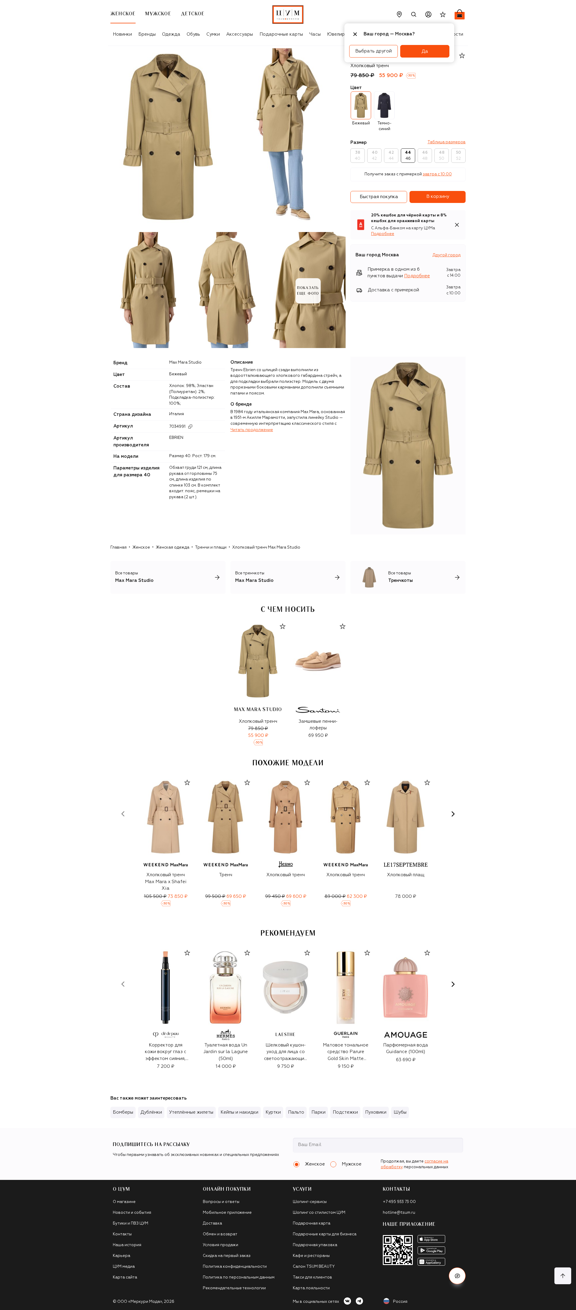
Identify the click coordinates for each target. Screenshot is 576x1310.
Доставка (212, 1223)
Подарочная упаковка (315, 1245)
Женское (141, 547)
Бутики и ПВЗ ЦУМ (130, 1223)
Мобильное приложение (227, 1213)
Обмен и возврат (220, 1234)
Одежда (171, 34)
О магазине (124, 1202)
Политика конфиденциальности (235, 1267)
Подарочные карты (281, 34)
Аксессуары (239, 34)
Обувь (193, 34)
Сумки (213, 34)
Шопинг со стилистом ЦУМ (319, 1213)
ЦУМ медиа (124, 1267)
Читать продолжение (251, 430)
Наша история (127, 1245)
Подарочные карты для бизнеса (324, 1234)
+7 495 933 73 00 (399, 1202)
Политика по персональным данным (238, 1277)
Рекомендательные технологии (234, 1288)
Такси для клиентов (312, 1277)
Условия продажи (220, 1245)
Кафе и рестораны (311, 1256)
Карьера (121, 1256)
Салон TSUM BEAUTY (314, 1267)
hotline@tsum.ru (399, 1213)
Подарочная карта (311, 1223)
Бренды (147, 34)
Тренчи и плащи (210, 547)
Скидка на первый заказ (226, 1256)
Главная (118, 547)
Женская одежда (172, 547)
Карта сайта (125, 1277)
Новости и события (132, 1213)
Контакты (122, 1234)
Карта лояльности (311, 1288)
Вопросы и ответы (221, 1202)
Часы (315, 34)
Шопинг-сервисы (310, 1202)
